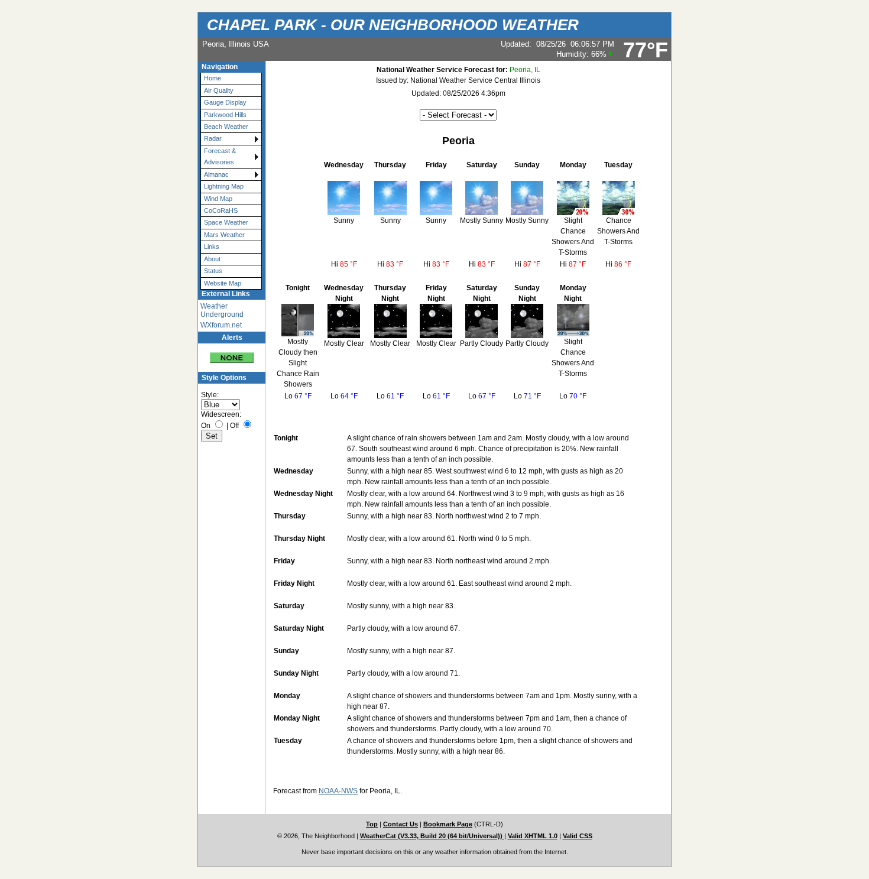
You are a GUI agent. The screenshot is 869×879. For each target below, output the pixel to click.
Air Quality (219, 90)
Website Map (222, 283)
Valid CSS (577, 835)
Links (211, 246)
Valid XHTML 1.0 (532, 835)
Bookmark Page (447, 824)
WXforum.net (221, 325)
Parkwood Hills (225, 114)
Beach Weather (226, 126)
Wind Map (218, 198)
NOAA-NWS (338, 791)
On (205, 425)
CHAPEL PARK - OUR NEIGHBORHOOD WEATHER (393, 25)
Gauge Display (225, 102)
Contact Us (400, 824)
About (212, 258)
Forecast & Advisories (220, 156)
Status (213, 270)
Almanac (216, 174)
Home (212, 78)
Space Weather (226, 222)
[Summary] (231, 353)
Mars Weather (224, 234)
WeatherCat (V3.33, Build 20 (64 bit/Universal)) (432, 835)
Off (234, 425)
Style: (210, 395)
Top (372, 824)
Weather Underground (222, 310)
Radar (213, 138)
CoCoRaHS (221, 210)
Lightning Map (224, 186)
